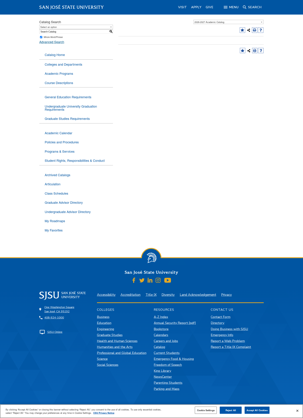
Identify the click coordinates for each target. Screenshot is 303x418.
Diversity (168, 295)
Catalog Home (55, 54)
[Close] (297, 411)
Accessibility (106, 295)
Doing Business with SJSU (229, 329)
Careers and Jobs (166, 341)
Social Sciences (107, 365)
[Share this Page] (248, 30)
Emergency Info (222, 335)
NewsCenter (163, 377)
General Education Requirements (68, 97)
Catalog (159, 347)
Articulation (52, 184)
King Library (162, 371)
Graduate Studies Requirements (67, 118)
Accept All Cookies (257, 410)
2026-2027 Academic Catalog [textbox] (209, 22)
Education (104, 323)
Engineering (105, 329)
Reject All (230, 410)
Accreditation (130, 295)
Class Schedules (56, 193)
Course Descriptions (59, 82)
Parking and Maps (166, 389)
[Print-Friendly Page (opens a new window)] (254, 30)
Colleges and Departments (63, 64)
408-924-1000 (54, 318)
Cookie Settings (206, 410)
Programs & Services (60, 151)
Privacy (226, 295)
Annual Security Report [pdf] (175, 323)
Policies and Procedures (62, 142)
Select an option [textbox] (48, 27)
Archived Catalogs (57, 174)
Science (102, 359)
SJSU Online (54, 332)
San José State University (71, 7)
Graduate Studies (110, 335)
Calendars (161, 335)
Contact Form (220, 317)
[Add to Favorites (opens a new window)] (242, 30)
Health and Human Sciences (117, 341)
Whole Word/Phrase (53, 36)
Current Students (167, 353)
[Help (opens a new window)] (260, 30)
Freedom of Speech (168, 365)
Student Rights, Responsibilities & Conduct (75, 160)
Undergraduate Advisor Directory (68, 211)
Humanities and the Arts (115, 347)
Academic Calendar (58, 133)
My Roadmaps (55, 220)
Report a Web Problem (228, 341)
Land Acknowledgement (198, 295)
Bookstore (161, 329)
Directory (217, 323)
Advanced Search (51, 41)
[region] (182, 7)
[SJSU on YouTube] (167, 280)
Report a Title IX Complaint (231, 347)
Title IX (151, 295)
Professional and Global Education (121, 353)
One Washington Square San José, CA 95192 (59, 309)
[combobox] (228, 22)
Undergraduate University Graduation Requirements (71, 108)
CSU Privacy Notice (103, 413)
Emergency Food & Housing (174, 359)
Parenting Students (168, 383)
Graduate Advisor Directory (64, 202)
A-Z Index (161, 317)
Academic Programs (59, 73)
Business (103, 317)
